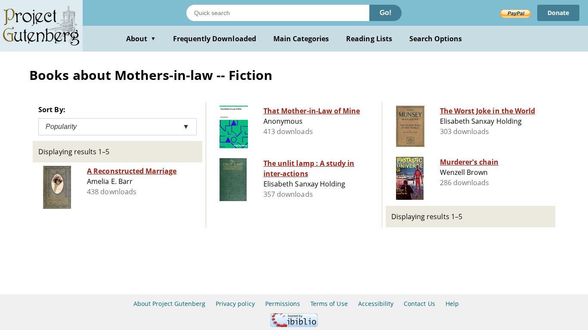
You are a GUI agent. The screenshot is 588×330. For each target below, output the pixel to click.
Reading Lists (369, 38)
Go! (385, 12)
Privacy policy (235, 303)
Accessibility (376, 303)
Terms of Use (328, 303)
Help (452, 303)
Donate (558, 13)
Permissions (282, 303)
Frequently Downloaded (214, 38)
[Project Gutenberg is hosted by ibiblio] (294, 325)
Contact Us (419, 303)
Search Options (435, 38)
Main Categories (301, 38)
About (141, 38)
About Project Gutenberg (169, 303)
